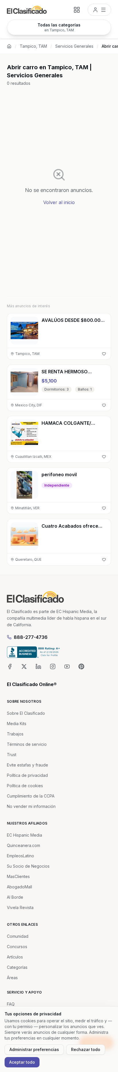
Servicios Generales (74, 46)
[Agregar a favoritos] (104, 353)
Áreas (12, 977)
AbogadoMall (19, 886)
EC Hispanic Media (24, 835)
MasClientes (18, 876)
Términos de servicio (27, 744)
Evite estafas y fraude (27, 764)
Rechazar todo (85, 1049)
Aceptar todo (22, 1062)
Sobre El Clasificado (26, 713)
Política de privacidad (27, 775)
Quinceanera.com (23, 845)
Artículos (15, 956)
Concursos (17, 946)
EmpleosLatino (20, 855)
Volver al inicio (59, 202)
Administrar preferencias (34, 1049)
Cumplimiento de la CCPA (30, 796)
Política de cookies (25, 785)
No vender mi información (31, 806)
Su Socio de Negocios (28, 866)
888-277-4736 (31, 637)
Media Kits (16, 723)
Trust (11, 754)
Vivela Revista (20, 907)
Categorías (17, 967)
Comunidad (17, 936)
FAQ (11, 1004)
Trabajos (15, 733)
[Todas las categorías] (76, 9)
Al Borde (15, 897)
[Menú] (99, 10)
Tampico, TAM (33, 46)
